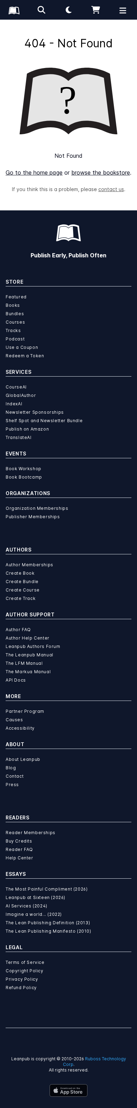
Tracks (13, 330)
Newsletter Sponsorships (35, 412)
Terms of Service (25, 962)
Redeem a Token (25, 355)
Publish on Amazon (27, 429)
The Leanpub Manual (29, 654)
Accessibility (20, 728)
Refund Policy (21, 987)
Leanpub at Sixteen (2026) (35, 897)
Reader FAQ (19, 849)
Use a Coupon (22, 347)
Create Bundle (22, 581)
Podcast (15, 339)
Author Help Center (28, 638)
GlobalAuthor (21, 395)
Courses (15, 322)
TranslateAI (19, 437)
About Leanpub (23, 759)
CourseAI (16, 387)
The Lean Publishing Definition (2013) (48, 922)
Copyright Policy (25, 970)
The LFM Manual (24, 663)
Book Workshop (23, 468)
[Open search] (41, 9)
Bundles (15, 313)
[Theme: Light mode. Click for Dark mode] (68, 9)
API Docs (16, 680)
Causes (14, 719)
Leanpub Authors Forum (33, 646)
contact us (111, 189)
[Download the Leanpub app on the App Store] (68, 1090)
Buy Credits (19, 841)
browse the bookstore (100, 172)
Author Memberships (29, 564)
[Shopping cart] (95, 9)
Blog (11, 767)
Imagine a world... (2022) (34, 914)
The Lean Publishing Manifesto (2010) (48, 931)
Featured (16, 296)
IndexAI (14, 403)
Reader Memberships (31, 832)
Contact (15, 776)
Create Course (23, 590)
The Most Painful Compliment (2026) (46, 889)
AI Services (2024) (26, 905)
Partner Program (25, 711)
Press (12, 784)
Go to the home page (34, 172)
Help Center (19, 857)
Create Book (20, 573)
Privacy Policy (22, 979)
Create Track (20, 598)
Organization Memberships (37, 508)
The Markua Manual (28, 671)
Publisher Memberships (33, 516)
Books (13, 305)
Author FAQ (18, 629)
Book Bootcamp (24, 477)
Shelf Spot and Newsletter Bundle (44, 420)
